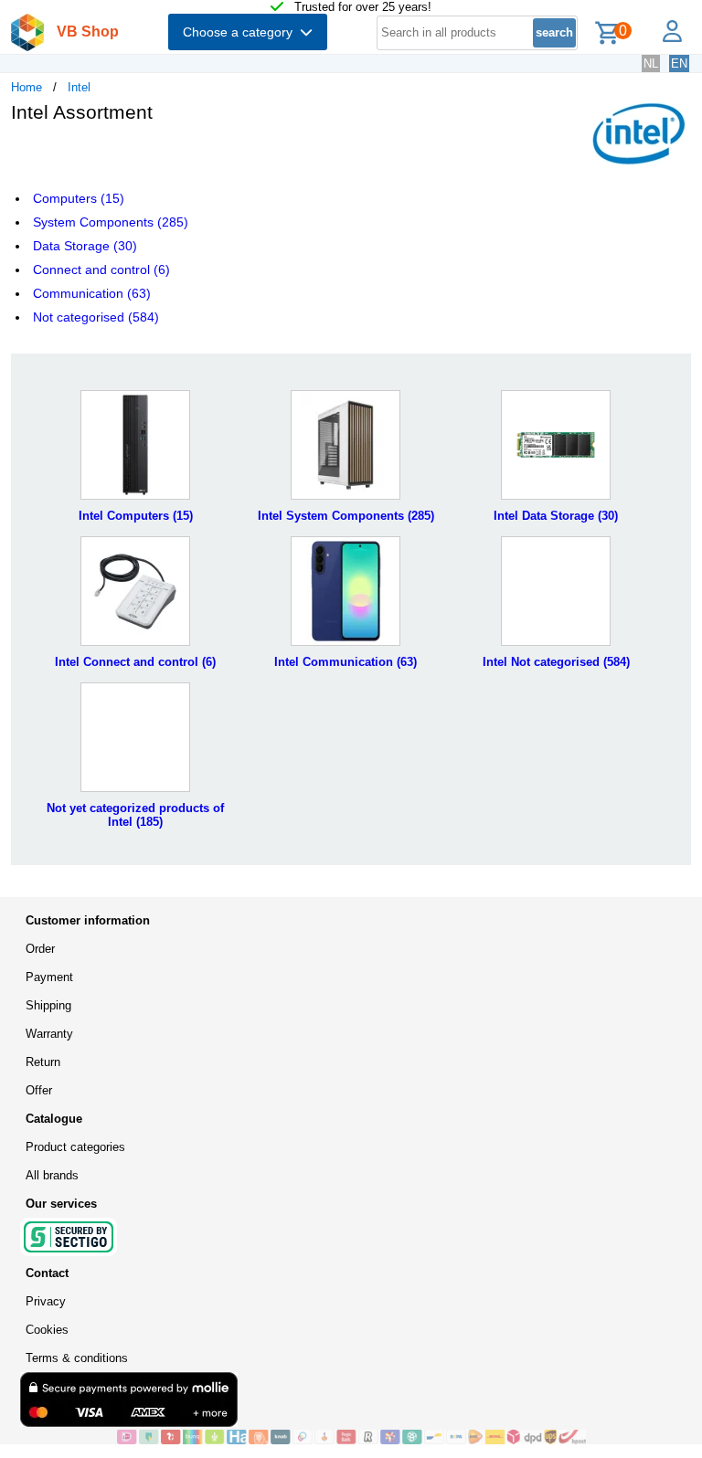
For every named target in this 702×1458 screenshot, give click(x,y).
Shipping (48, 1005)
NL (651, 63)
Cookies (47, 1329)
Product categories (75, 1147)
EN (679, 63)
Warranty (49, 1034)
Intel (79, 87)
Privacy (46, 1301)
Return (43, 1062)
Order (40, 949)
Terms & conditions (77, 1358)
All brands (52, 1175)
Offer (39, 1090)
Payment (49, 977)
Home (26, 87)
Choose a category (241, 32)
